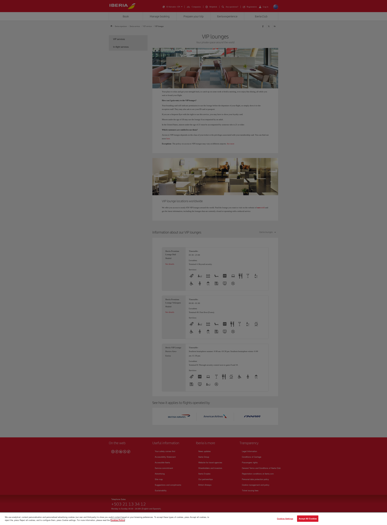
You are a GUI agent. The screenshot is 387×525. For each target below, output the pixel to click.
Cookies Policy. (118, 519)
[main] (193, 519)
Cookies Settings (285, 518)
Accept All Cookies (308, 518)
